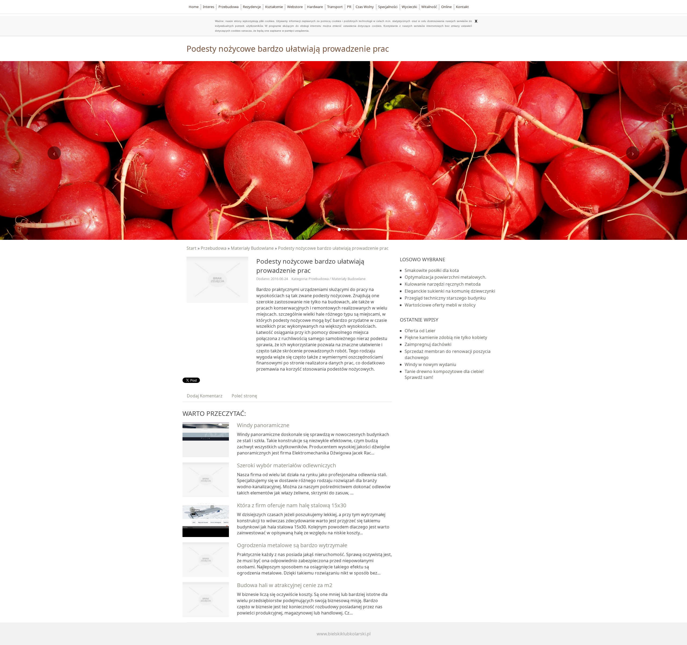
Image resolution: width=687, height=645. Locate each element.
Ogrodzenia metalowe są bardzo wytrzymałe (292, 545)
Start (191, 248)
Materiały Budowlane (252, 248)
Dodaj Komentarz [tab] (204, 396)
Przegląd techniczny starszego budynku (445, 298)
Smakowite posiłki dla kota (432, 270)
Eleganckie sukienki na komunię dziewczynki (450, 291)
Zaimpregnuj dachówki (428, 344)
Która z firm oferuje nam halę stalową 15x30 (291, 505)
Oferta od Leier (420, 331)
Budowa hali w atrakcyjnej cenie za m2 (284, 585)
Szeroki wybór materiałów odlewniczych (286, 465)
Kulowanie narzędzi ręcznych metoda (443, 284)
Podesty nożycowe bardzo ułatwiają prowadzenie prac (333, 248)
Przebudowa (213, 248)
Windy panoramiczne (263, 425)
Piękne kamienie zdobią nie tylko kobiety (446, 337)
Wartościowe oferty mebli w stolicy (440, 305)
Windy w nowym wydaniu (430, 364)
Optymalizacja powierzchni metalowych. (445, 277)
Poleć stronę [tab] (244, 396)
